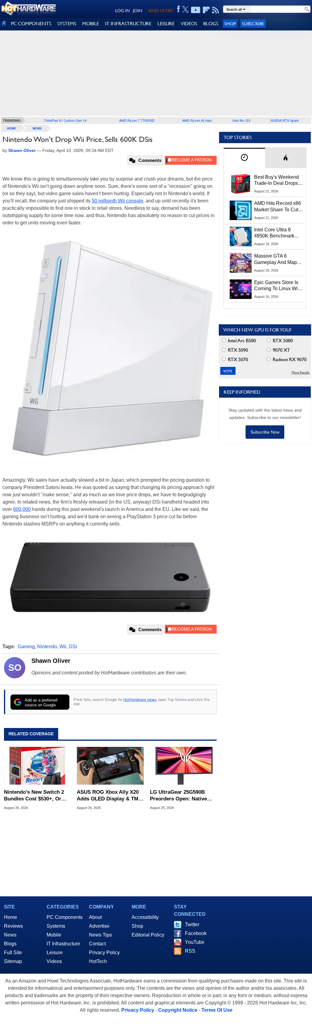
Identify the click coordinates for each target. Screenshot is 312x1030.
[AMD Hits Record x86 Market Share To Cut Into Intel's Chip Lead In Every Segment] (241, 210)
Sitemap (13, 961)
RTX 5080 (282, 340)
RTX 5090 (237, 350)
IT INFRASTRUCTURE (128, 23)
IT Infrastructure (63, 943)
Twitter (192, 924)
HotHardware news (139, 699)
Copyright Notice (177, 1010)
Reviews (13, 926)
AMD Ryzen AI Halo (197, 120)
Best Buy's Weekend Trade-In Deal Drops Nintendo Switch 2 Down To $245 (276, 180)
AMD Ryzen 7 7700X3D (136, 120)
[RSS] (215, 10)
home (11, 128)
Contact (97, 943)
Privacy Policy (104, 952)
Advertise (99, 926)
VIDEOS (189, 23)
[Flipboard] (206, 10)
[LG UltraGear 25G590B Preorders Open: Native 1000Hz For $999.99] (183, 766)
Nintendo (47, 646)
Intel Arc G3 (241, 120)
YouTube (194, 942)
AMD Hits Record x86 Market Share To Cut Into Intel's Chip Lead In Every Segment (277, 207)
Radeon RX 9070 (289, 359)
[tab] (244, 158)
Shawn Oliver (50, 660)
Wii (62, 646)
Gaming (26, 646)
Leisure (55, 952)
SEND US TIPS (160, 10)
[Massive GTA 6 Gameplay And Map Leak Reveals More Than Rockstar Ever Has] (241, 262)
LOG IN (122, 10)
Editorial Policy (148, 934)
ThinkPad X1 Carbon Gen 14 (65, 120)
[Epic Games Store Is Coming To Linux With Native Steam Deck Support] (241, 289)
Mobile (54, 934)
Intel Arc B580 (241, 340)
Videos (54, 961)
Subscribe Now (264, 432)
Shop (230, 23)
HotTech (98, 961)
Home (10, 917)
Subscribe (253, 23)
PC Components (65, 917)
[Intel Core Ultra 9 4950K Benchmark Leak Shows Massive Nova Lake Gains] (241, 236)
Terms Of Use (216, 1010)
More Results (301, 372)
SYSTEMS (66, 23)
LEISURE (166, 23)
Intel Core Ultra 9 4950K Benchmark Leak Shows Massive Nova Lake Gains (277, 233)
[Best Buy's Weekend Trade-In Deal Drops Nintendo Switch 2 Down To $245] (241, 184)
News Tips (100, 934)
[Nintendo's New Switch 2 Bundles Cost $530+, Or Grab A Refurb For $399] (37, 766)
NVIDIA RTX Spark (285, 120)
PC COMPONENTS (31, 23)
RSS (190, 951)
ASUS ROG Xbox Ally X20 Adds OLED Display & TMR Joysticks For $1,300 (109, 795)
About (95, 917)
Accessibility (145, 917)
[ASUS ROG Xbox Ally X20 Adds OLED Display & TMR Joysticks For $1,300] (110, 766)
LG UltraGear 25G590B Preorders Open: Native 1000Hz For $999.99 (178, 795)
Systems (56, 926)
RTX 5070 (237, 359)
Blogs (10, 943)
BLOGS (210, 23)
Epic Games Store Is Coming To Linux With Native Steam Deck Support (278, 286)
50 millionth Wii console (117, 200)
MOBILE (90, 23)
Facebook (196, 933)
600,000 (22, 509)
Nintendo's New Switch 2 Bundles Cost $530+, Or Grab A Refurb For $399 (34, 795)
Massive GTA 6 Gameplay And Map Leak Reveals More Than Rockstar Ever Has (275, 259)
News (37, 128)
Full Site (13, 952)
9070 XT (280, 350)
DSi (73, 646)
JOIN (137, 10)
